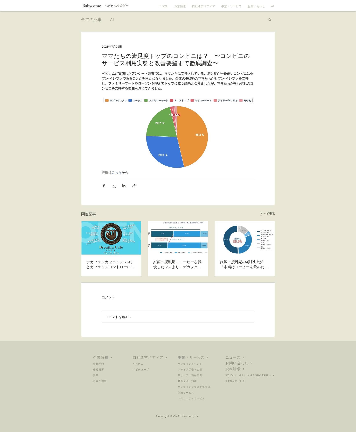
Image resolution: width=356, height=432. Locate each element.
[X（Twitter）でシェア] (114, 186)
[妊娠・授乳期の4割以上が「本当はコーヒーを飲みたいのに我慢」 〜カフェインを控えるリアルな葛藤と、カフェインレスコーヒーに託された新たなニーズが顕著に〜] (245, 238)
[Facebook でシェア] (104, 186)
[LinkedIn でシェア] (124, 186)
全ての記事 (91, 19)
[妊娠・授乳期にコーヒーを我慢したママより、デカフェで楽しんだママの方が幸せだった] (178, 238)
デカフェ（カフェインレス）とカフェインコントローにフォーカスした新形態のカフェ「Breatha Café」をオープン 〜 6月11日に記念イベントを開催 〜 (110, 264)
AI (112, 19)
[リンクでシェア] (134, 186)
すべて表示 (267, 213)
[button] (270, 19)
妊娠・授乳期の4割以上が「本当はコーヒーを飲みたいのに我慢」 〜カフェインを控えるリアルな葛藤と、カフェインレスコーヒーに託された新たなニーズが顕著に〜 (244, 264)
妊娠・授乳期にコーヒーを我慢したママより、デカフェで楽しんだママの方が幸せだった (177, 264)
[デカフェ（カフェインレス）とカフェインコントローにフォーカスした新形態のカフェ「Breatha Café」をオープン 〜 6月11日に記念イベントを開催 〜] (111, 238)
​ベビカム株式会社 (116, 5)
